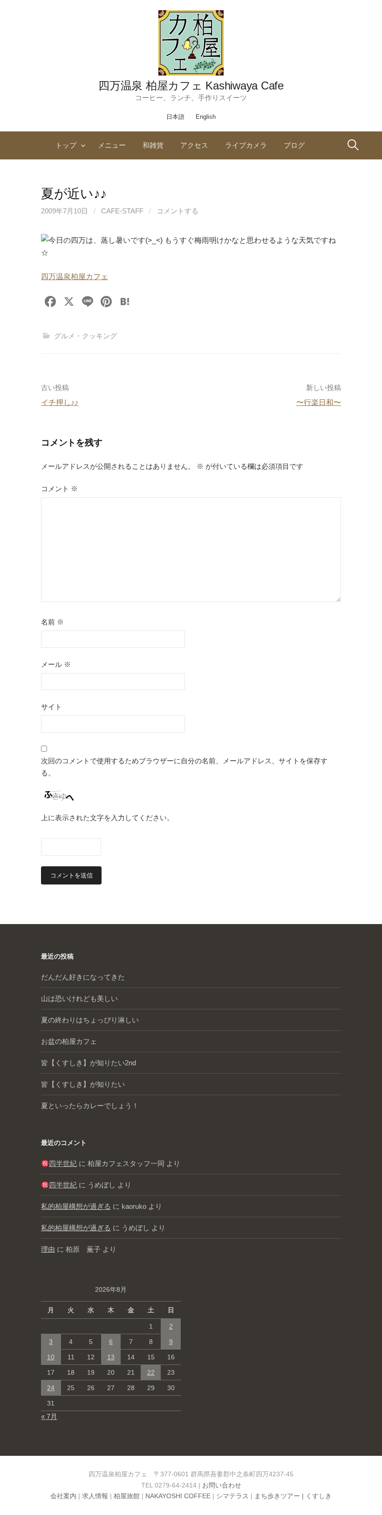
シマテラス (232, 1496)
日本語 (175, 116)
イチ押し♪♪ (59, 402)
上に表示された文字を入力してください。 (107, 818)
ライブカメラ (246, 145)
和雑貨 (153, 145)
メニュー (112, 145)
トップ (65, 145)
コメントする (177, 211)
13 (111, 1357)
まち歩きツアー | (280, 1496)
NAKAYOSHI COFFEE (178, 1496)
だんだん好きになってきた (83, 977)
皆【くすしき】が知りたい (83, 1084)
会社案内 (63, 1496)
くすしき (319, 1496)
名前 (52, 622)
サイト (51, 707)
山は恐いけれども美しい (79, 998)
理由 (48, 1249)
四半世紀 (63, 1163)
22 (151, 1372)
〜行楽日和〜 (318, 402)
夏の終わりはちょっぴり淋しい (90, 1020)
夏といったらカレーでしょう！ (90, 1106)
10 (51, 1357)
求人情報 (95, 1496)
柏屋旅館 (127, 1496)
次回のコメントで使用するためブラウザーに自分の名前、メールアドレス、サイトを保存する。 (184, 767)
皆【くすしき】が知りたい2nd (88, 1063)
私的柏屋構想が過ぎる (76, 1206)
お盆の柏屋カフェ (69, 1041)
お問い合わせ (221, 1485)
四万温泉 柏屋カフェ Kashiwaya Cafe (191, 85)
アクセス (194, 145)
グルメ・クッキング (85, 336)
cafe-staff (122, 211)
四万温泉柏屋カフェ (74, 277)
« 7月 (49, 1416)
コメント (59, 489)
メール (56, 664)
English (206, 116)
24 (51, 1388)
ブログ (294, 145)
